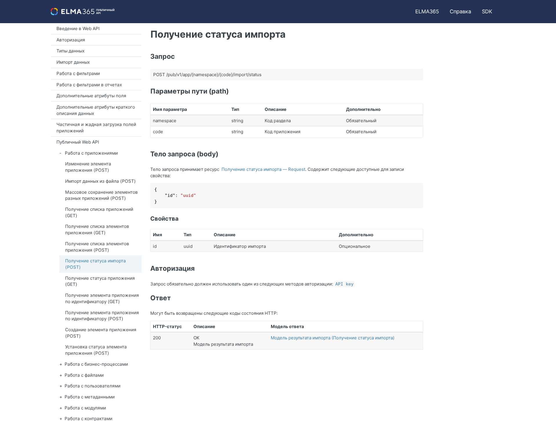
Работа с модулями (85, 408)
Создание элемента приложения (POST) (100, 333)
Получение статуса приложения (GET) (100, 281)
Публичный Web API (77, 142)
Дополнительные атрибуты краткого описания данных (95, 110)
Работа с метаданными (90, 397)
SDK (487, 11)
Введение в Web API (78, 28)
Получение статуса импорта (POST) (95, 264)
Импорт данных (73, 62)
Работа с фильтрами (78, 73)
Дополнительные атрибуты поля (91, 95)
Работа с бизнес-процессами (96, 364)
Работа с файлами (84, 375)
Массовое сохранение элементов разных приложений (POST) (101, 195)
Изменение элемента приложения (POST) (88, 167)
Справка (460, 11)
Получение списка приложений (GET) (99, 212)
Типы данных (70, 51)
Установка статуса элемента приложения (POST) (96, 350)
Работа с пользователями (92, 386)
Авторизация (70, 40)
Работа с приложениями (91, 153)
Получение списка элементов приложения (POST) (97, 247)
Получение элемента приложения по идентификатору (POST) (102, 316)
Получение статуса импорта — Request (263, 169)
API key (344, 284)
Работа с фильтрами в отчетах (89, 84)
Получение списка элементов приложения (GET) (97, 229)
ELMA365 (427, 11)
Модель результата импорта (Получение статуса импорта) (332, 338)
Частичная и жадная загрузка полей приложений (96, 127)
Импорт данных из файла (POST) (100, 181)
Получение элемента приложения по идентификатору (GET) (102, 298)
